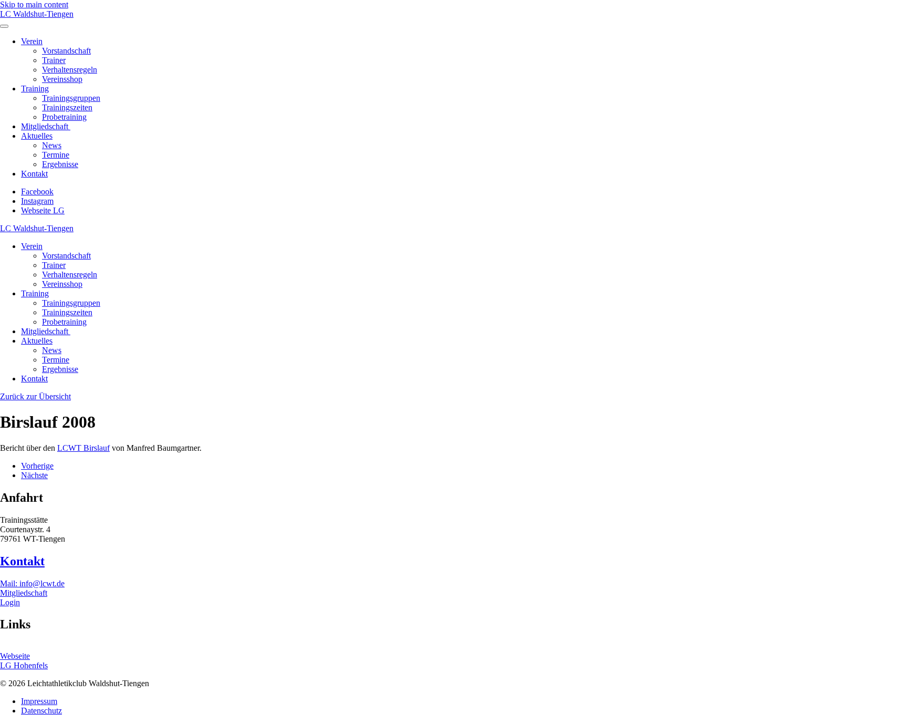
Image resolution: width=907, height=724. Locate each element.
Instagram (37, 200)
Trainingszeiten (67, 107)
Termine (55, 154)
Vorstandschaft (66, 50)
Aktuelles (36, 135)
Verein (32, 41)
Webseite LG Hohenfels (24, 660)
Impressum (39, 701)
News (51, 145)
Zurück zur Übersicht (35, 396)
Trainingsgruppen (71, 98)
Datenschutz (41, 710)
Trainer (54, 60)
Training (35, 88)
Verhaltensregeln (69, 69)
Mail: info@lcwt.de (32, 583)
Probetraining (64, 116)
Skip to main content (34, 4)
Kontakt (34, 173)
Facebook (37, 191)
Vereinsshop (62, 79)
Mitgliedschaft (45, 126)
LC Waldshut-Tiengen (36, 13)
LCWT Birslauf (83, 447)
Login (10, 602)
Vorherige (37, 465)
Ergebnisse (60, 164)
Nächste (34, 475)
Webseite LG (43, 210)
